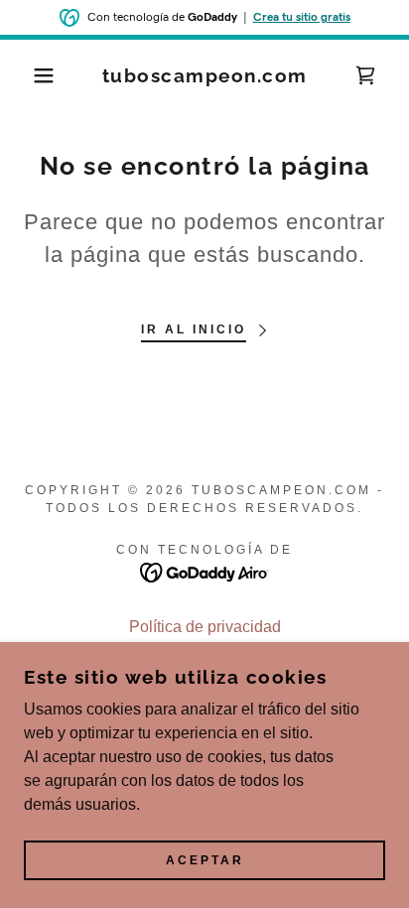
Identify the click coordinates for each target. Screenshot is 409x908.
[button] (31, 75)
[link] (204, 76)
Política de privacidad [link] (205, 626)
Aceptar (205, 860)
